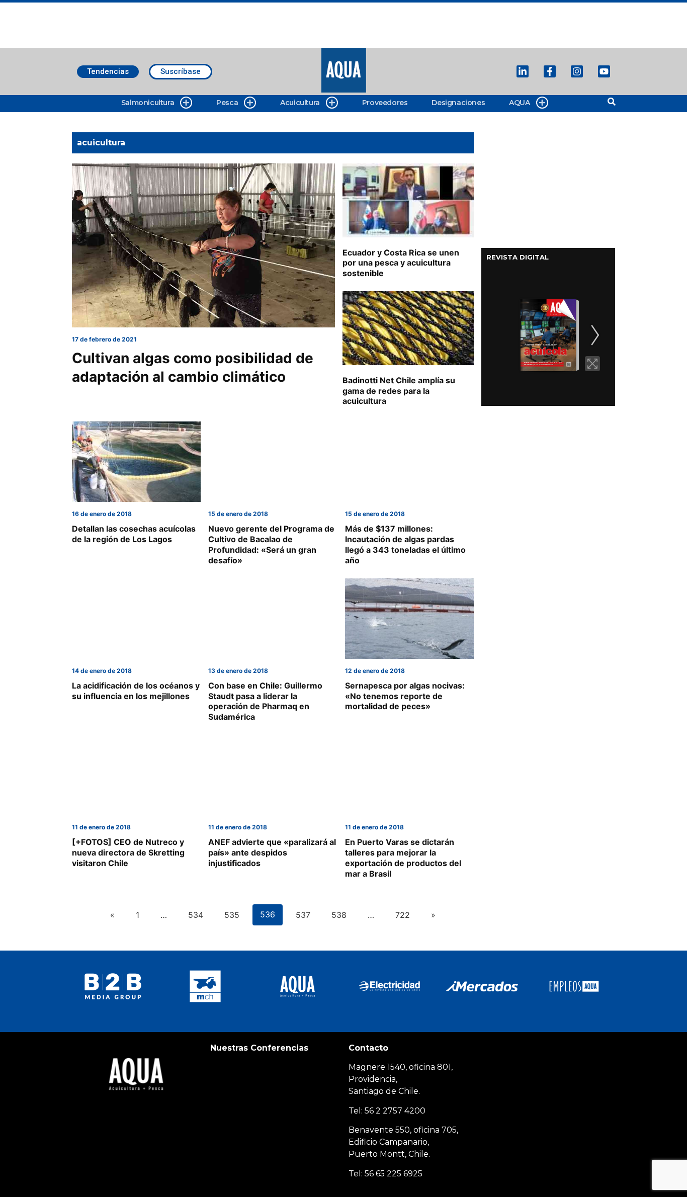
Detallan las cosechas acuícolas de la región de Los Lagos (134, 534)
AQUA (519, 102)
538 (339, 915)
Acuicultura (300, 102)
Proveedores (385, 102)
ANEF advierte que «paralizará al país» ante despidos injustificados (272, 852)
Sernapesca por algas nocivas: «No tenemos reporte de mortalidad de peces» (405, 696)
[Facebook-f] (550, 71)
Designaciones (458, 102)
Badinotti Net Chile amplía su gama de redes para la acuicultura (398, 390)
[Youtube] (604, 71)
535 (231, 915)
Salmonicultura (147, 102)
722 (402, 915)
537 (303, 915)
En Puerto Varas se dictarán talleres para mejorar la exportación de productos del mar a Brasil (403, 857)
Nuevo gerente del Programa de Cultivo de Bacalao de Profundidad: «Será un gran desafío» (271, 544)
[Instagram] (577, 71)
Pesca (227, 102)
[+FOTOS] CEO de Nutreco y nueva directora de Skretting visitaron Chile (128, 852)
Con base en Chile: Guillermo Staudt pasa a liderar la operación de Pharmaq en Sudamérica (265, 701)
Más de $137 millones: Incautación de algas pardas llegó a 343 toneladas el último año (405, 544)
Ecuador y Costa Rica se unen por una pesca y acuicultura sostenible (400, 263)
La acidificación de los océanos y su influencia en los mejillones (136, 690)
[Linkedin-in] (523, 71)
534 (195, 915)
